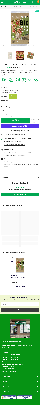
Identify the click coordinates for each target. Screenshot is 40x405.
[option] (20, 28)
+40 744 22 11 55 (8, 369)
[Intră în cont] (32, 2)
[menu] (2, 2)
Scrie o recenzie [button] (20, 194)
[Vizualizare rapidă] (12, 261)
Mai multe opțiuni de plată (20, 131)
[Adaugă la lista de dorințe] (33, 120)
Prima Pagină (5, 7)
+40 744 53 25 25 (18, 364)
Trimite (20, 309)
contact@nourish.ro (9, 371)
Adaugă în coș (15, 120)
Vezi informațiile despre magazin (14, 145)
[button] (33, 45)
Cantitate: (4, 110)
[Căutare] (8, 2)
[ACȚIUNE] (37, 120)
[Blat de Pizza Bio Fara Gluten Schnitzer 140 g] (20, 265)
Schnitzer (9, 88)
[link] (10, 239)
